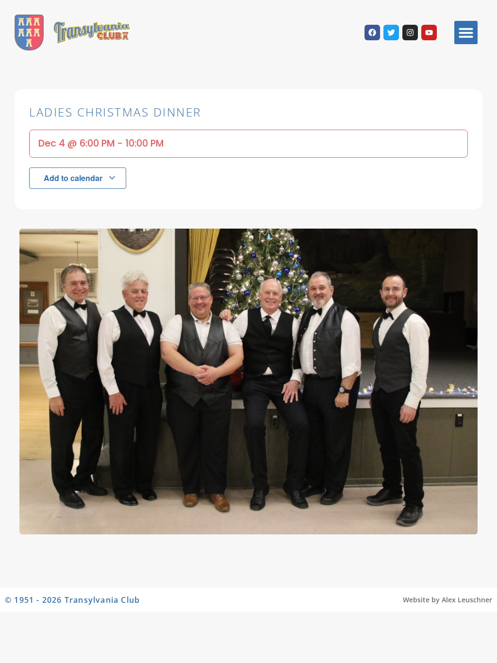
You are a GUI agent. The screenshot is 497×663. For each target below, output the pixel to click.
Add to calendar (74, 177)
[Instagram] (410, 32)
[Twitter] (391, 32)
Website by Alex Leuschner (447, 599)
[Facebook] (372, 32)
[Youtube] (429, 32)
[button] (466, 32)
